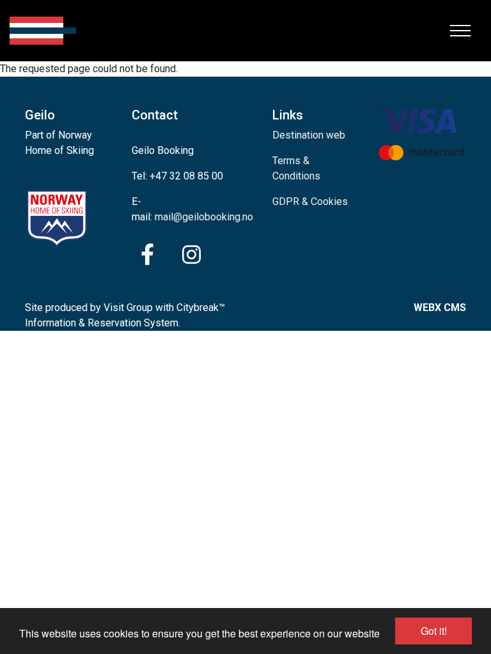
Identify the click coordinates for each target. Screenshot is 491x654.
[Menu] (460, 30)
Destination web (308, 135)
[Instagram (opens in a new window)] (191, 255)
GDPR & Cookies (310, 201)
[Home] (43, 30)
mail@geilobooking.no (204, 217)
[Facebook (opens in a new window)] (147, 255)
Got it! (434, 630)
